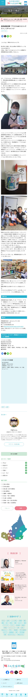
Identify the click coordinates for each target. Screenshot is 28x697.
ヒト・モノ (4, 31)
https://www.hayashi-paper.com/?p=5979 (13, 326)
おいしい (5, 632)
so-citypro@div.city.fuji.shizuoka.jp (12, 660)
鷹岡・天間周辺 (8, 493)
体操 (15, 623)
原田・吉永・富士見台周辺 (10, 500)
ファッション (5, 625)
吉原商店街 (11, 632)
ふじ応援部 (17, 690)
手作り (3, 407)
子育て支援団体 (23, 629)
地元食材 (18, 625)
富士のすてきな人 (11, 634)
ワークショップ (12, 627)
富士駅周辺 (6, 491)
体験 (5, 634)
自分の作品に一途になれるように (20, 598)
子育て (4, 470)
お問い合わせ (19, 683)
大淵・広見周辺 (8, 498)
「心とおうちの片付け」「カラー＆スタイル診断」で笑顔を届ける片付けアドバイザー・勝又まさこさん (20, 575)
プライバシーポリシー (7, 686)
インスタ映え (14, 620)
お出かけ (5, 465)
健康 (25, 620)
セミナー (20, 623)
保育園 (20, 620)
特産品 (5, 627)
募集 (3, 623)
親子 (7, 407)
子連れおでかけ (20, 634)
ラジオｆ (12, 625)
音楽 (25, 623)
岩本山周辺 (6, 486)
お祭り (22, 627)
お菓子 (8, 620)
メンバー (5, 683)
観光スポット (4, 629)
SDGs (11, 623)
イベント (5, 468)
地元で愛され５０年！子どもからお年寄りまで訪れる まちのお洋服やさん (21, 587)
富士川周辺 (6, 484)
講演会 (23, 625)
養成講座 (16, 629)
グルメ (4, 463)
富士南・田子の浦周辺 (9, 488)
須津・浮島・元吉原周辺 (10, 502)
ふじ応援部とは (6, 679)
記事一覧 (19, 679)
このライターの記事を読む (14, 444)
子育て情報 (22, 632)
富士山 (3, 620)
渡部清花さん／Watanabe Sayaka (20, 561)
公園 (18, 627)
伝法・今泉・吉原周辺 (9, 495)
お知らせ (5, 475)
